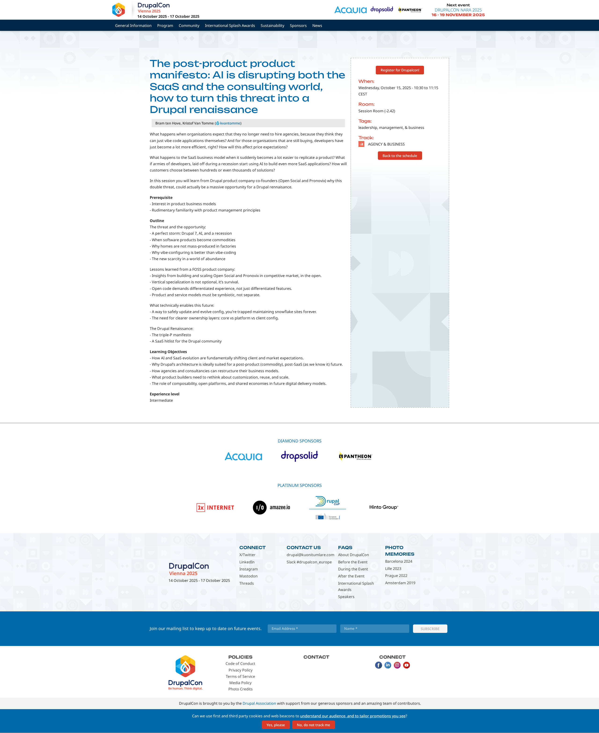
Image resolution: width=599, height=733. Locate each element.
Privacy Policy (240, 670)
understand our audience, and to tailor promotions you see (352, 715)
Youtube (406, 665)
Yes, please (276, 724)
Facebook (378, 665)
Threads (246, 583)
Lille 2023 (393, 568)
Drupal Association (259, 703)
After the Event (351, 576)
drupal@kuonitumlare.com (310, 554)
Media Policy (240, 682)
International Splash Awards (230, 25)
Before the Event (353, 562)
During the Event (353, 569)
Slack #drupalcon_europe (309, 562)
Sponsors (298, 25)
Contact (316, 657)
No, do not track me (313, 724)
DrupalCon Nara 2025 (458, 10)
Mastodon (248, 576)
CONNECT (252, 547)
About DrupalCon (353, 554)
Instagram (248, 569)
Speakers (346, 596)
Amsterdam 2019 (400, 582)
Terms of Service (240, 676)
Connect (392, 657)
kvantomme (230, 123)
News (317, 25)
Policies (240, 657)
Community (189, 25)
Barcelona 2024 (398, 561)
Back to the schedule (400, 155)
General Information (133, 25)
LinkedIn (247, 562)
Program (165, 25)
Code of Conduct (240, 663)
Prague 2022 (396, 575)
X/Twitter (247, 554)
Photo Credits (240, 689)
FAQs (345, 547)
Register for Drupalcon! (400, 70)
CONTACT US (304, 547)
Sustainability (272, 25)
